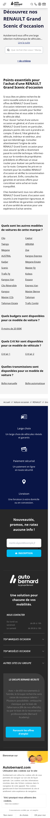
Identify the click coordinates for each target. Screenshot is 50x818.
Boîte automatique (35, 383)
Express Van (31, 285)
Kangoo (5, 291)
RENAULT (36, 402)
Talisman (30, 297)
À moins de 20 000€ (11, 328)
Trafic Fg (5, 273)
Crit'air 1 (5, 354)
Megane (5, 250)
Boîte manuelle (9, 383)
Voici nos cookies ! (12, 804)
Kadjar (4, 261)
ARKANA (29, 244)
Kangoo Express (33, 255)
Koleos (28, 273)
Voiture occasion (21, 402)
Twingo (5, 244)
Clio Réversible (9, 285)
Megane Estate (33, 261)
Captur (28, 238)
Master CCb (7, 297)
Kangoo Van (7, 279)
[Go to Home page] (17, 4)
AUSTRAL (6, 255)
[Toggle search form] (32, 4)
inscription (25, 553)
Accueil (6, 402)
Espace (29, 279)
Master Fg (30, 267)
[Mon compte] (40, 4)
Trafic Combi (31, 303)
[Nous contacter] (44, 4)
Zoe (27, 250)
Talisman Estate (9, 303)
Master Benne (32, 291)
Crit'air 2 (29, 354)
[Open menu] (5, 4)
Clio (3, 238)
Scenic (4, 267)
